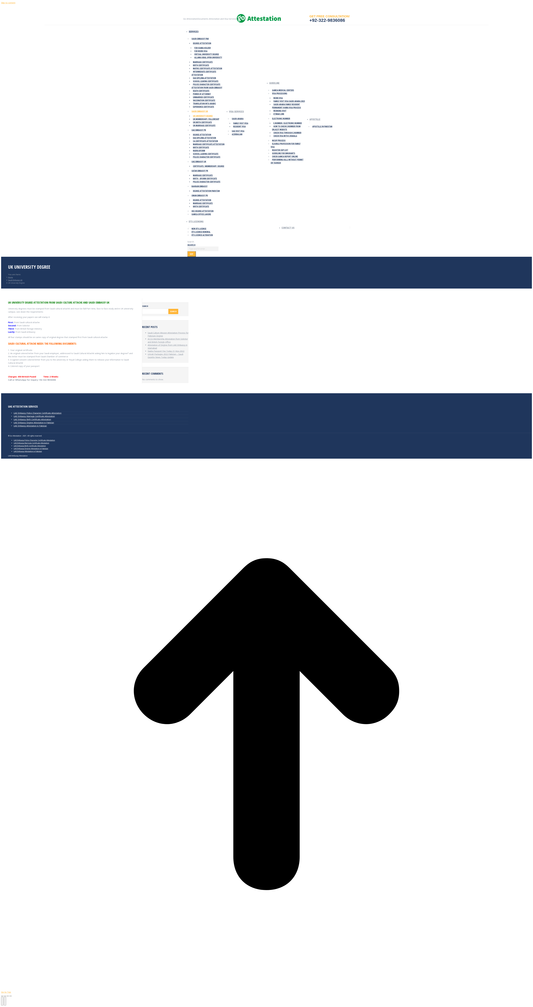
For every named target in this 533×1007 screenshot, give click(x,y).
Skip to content (8, 2)
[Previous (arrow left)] (2, 1001)
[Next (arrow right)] (5, 1001)
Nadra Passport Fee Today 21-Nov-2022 (166, 351)
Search (145, 306)
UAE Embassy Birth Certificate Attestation (32, 419)
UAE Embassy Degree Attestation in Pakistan (34, 422)
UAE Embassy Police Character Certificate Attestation (37, 413)
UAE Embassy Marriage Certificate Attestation (34, 416)
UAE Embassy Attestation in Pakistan (30, 425)
